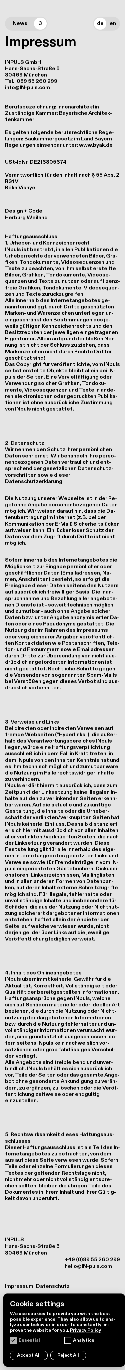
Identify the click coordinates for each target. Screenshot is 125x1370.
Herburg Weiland (26, 217)
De (100, 23)
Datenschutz (53, 1286)
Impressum (19, 1286)
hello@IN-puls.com (88, 1266)
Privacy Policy (85, 1330)
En (113, 23)
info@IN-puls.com (27, 87)
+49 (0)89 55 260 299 (92, 1259)
